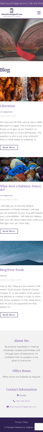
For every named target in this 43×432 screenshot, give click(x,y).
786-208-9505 (23, 401)
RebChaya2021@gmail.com (22, 406)
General (3, 276)
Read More (9, 147)
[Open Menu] (39, 13)
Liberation (7, 106)
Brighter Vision (32, 427)
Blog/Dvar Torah (12, 270)
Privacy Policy (21, 422)
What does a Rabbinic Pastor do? (20, 188)
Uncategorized (6, 112)
